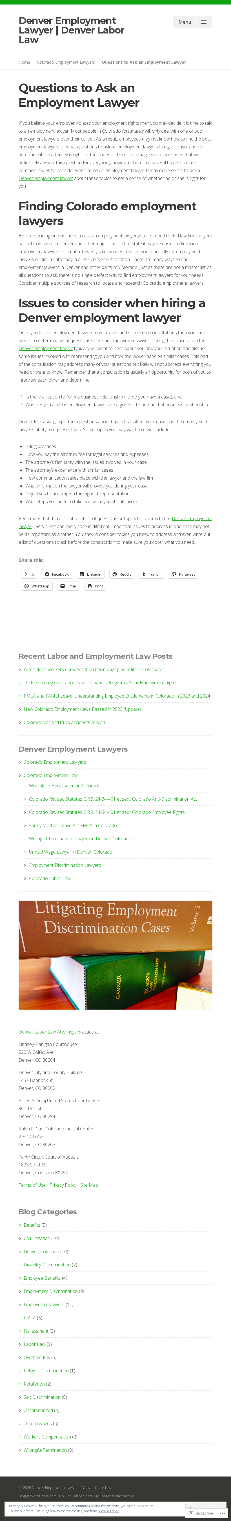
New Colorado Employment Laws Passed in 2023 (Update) (82, 709)
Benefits (32, 1225)
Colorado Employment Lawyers (66, 62)
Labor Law (34, 1344)
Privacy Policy (63, 1185)
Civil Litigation (37, 1238)
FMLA (30, 1318)
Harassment (36, 1331)
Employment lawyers (44, 1304)
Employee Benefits (42, 1278)
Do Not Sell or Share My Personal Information (96, 1495)
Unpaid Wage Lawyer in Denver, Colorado (70, 852)
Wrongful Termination (45, 1450)
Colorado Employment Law (51, 775)
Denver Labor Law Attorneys (48, 1032)
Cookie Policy (109, 1511)
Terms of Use (32, 1185)
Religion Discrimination (46, 1371)
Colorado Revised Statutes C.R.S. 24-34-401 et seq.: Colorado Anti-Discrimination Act (113, 799)
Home (24, 62)
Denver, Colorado (41, 1251)
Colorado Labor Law (50, 878)
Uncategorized (38, 1410)
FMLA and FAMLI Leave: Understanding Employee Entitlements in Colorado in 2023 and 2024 (117, 696)
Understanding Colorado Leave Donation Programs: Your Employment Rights (100, 683)
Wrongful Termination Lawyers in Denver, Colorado (80, 839)
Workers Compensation (47, 1437)
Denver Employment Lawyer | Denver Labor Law (71, 30)
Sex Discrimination (42, 1397)
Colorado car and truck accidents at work (65, 722)
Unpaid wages (38, 1423)
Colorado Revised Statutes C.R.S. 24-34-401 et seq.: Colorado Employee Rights (107, 812)
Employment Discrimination (51, 1291)
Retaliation (34, 1384)
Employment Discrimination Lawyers (65, 865)
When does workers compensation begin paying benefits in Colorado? (93, 669)
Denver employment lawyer (46, 178)
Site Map (89, 1185)
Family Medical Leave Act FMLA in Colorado (73, 825)
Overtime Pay (37, 1357)
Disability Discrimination (47, 1265)
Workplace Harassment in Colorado (65, 786)
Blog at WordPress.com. (38, 1495)
